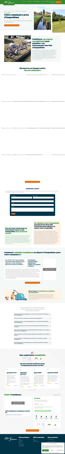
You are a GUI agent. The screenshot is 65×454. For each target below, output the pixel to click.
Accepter (45, 450)
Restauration (21, 441)
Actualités (52, 2)
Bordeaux (18, 414)
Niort (21, 414)
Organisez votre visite (49, 1)
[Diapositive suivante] (61, 378)
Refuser (52, 450)
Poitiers (13, 414)
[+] (20, 385)
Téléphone (12, 203)
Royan (16, 414)
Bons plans (35, 440)
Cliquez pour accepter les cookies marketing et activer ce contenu (49, 269)
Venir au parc (21, 440)
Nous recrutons (21, 444)
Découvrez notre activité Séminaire (11, 25)
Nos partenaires (21, 443)
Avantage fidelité (21, 445)
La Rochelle (7, 414)
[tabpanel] (22, 274)
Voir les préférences (60, 450)
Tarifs (19, 442)
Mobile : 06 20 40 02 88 (51, 441)
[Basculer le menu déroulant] (31, 1)
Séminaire (13, 11)
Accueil (5, 11)
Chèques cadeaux (36, 441)
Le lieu (43, 1)
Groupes (9, 11)
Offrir (34, 439)
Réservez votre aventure (32, 430)
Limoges (10, 414)
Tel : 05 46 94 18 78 (51, 439)
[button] (63, 443)
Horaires (20, 439)
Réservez (58, 2)
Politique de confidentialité (49, 452)
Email (12, 199)
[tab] (15, 262)
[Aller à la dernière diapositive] (3, 378)
